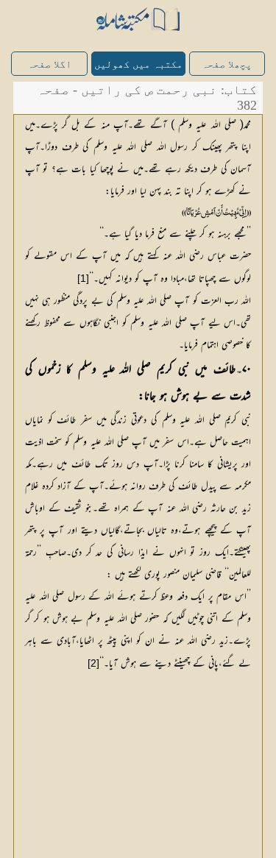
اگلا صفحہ (49, 64)
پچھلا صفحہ (227, 64)
